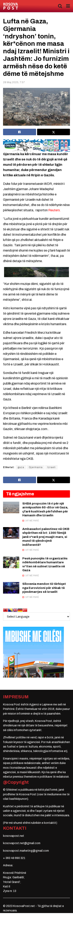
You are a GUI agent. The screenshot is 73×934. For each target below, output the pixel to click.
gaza (21, 467)
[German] (20, 609)
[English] (15, 609)
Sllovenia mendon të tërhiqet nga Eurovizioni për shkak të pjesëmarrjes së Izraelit (44, 587)
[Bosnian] (10, 609)
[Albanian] (5, 609)
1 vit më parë (31, 521)
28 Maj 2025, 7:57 (14, 82)
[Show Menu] (68, 6)
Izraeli (51, 467)
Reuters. (54, 210)
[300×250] (33, 652)
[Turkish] (25, 609)
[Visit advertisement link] (36, 145)
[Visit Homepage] (10, 6)
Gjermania (36, 467)
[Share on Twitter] (53, 132)
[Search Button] (60, 6)
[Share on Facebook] (19, 132)
